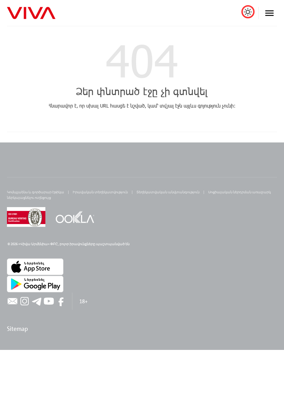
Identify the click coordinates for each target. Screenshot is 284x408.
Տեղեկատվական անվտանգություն (167, 192)
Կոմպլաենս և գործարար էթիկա (35, 192)
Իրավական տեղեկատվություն (100, 192)
